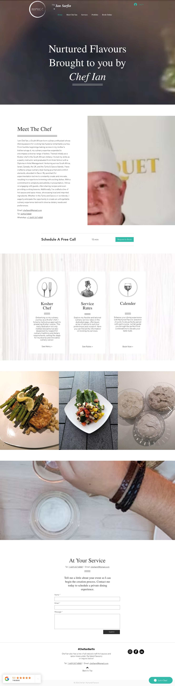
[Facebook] (136, 651)
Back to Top (87, 671)
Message (58, 612)
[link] (63, 239)
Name (57, 595)
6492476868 (26, 214)
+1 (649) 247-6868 (35, 217)
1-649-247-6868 (76, 567)
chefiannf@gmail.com (100, 567)
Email (57, 603)
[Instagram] (130, 651)
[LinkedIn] (141, 651)
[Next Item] (169, 410)
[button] (124, 239)
